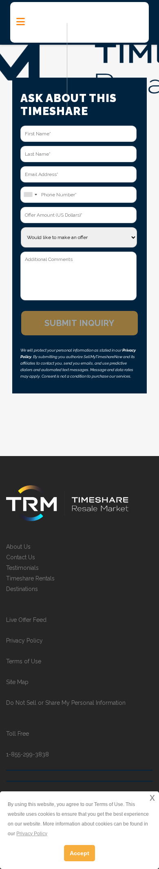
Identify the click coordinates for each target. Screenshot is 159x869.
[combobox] (30, 194)
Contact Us (20, 557)
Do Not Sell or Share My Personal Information (66, 703)
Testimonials (22, 568)
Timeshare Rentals (30, 578)
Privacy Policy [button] (31, 833)
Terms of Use (23, 661)
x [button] (152, 797)
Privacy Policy (24, 640)
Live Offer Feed (26, 620)
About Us (18, 546)
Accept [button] (79, 853)
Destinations (22, 589)
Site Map (17, 682)
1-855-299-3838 (27, 754)
